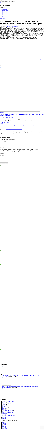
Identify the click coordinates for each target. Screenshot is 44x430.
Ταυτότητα (4, 427)
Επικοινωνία (4, 16)
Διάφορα (3, 404)
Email (1, 155)
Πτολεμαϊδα (4, 12)
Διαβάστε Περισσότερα (4, 122)
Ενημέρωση (4, 9)
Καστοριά (4, 14)
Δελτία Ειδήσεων (5, 10)
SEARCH (12, 1)
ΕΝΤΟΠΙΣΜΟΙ (5, 407)
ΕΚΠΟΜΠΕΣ (5, 405)
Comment (2, 147)
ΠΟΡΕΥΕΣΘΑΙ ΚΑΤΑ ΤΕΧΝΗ (8, 412)
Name (1, 153)
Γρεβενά (3, 13)
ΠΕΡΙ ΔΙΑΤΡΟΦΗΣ (6, 411)
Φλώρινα (4, 15)
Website (1, 157)
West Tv (1, 2)
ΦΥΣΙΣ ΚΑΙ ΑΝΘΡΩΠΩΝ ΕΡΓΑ (8, 415)
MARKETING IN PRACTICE (8, 401)
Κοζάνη (3, 11)
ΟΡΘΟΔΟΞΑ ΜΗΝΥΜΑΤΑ (7, 410)
